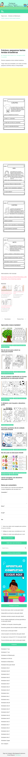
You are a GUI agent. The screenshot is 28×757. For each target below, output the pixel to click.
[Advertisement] (14, 35)
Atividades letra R (5, 718)
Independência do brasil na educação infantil (12, 613)
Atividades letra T (5, 724)
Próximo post (20, 319)
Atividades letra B (13, 474)
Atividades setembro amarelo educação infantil (12, 616)
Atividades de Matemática (7, 345)
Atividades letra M (5, 702)
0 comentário (4, 57)
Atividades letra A (5, 347)
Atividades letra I (5, 693)
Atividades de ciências (6, 658)
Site (2, 519)
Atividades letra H (5, 690)
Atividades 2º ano (5, 649)
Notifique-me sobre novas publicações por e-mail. (14, 534)
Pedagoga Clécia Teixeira (8, 55)
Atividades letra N (5, 705)
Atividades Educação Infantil (19, 345)
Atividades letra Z (5, 737)
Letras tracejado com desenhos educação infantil (11, 478)
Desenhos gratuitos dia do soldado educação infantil (13, 627)
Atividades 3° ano (5, 652)
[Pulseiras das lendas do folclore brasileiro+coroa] (6, 288)
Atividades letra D (5, 677)
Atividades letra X (5, 734)
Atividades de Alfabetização (7, 371)
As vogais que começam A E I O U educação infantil (13, 637)
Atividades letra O (5, 709)
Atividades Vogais (5, 740)
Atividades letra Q (5, 715)
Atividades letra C (5, 674)
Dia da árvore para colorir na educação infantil (10, 350)
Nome (3, 506)
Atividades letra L (5, 699)
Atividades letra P (5, 712)
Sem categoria (4, 743)
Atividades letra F (5, 683)
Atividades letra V (5, 731)
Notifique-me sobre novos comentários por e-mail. (14, 531)
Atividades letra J (5, 696)
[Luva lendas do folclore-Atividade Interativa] (6, 302)
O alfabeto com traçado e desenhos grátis (11, 624)
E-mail (3, 512)
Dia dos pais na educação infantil (12, 453)
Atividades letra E (5, 680)
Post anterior (8, 319)
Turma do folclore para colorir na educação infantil (13, 640)
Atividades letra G (5, 686)
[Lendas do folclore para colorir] (18, 288)
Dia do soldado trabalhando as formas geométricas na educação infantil (14, 377)
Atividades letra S (5, 721)
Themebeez (18, 755)
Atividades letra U (5, 727)
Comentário (4, 492)
